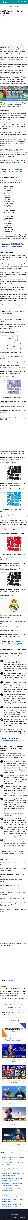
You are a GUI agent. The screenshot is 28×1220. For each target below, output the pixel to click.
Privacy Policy (14, 1214)
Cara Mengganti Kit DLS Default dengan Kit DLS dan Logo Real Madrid (13, 991)
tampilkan (11, 980)
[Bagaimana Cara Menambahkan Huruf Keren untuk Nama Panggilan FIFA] (14, 1036)
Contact (16, 1212)
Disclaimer (23, 1212)
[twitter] (9, 1012)
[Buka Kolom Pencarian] (18, 2)
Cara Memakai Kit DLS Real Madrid (12, 989)
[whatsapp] (18, 1012)
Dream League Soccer (11, 995)
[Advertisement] (14, 31)
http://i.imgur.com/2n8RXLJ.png (13, 702)
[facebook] (6, 1012)
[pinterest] (12, 1012)
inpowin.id (12, 6)
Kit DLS (21, 995)
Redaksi (11, 1212)
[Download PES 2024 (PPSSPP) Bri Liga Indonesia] (14, 1078)
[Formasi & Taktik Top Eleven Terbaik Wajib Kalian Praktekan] (14, 1099)
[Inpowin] (5, 2)
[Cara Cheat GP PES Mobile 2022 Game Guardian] (14, 1057)
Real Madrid (6, 863)
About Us (4, 1212)
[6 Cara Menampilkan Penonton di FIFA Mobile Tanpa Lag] (14, 1141)
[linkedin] (15, 1012)
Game (17, 6)
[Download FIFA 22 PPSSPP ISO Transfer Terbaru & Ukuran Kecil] (14, 1120)
